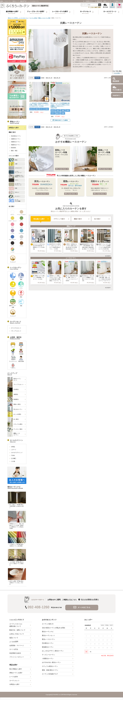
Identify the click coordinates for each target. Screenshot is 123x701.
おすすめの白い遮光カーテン (51, 662)
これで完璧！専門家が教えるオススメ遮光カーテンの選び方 (16, 563)
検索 (99, 5)
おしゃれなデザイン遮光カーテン (53, 651)
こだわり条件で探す (94, 7)
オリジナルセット (16, 328)
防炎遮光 (13, 147)
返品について (119, 1)
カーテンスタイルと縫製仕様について (15, 625)
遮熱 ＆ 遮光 (17, 404)
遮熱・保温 (14, 150)
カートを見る (13, 649)
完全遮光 (16, 389)
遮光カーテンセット (17, 379)
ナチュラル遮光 (18, 424)
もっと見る (117, 73)
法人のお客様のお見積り (90, 599)
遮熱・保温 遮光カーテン (50, 670)
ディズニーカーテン (48, 654)
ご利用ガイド (89, 1)
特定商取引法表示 (15, 653)
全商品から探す (14, 127)
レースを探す (13, 676)
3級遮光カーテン (16, 144)
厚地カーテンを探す (15, 673)
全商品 (13, 446)
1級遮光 (16, 394)
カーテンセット (14, 680)
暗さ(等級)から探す (15, 669)
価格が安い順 (49, 77)
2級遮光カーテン (16, 141)
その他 (13, 461)
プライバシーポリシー (16, 657)
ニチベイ (13, 449)
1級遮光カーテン (16, 139)
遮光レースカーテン (48, 639)
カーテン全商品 (33, 18)
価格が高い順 (57, 77)
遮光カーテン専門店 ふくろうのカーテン (18, 18)
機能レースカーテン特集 (44, 18)
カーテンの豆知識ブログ (50, 674)
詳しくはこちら (61, 169)
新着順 (42, 77)
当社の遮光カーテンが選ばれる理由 (53, 628)
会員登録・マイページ (16, 645)
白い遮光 (16, 419)
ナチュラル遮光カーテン (50, 666)
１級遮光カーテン (47, 658)
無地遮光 (16, 399)
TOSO (13, 455)
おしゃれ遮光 (17, 414)
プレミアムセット (16, 331)
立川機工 (13, 458)
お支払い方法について (16, 634)
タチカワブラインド (17, 452)
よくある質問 (13, 641)
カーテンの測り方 (47, 624)
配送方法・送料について (104, 1)
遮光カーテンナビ (47, 631)
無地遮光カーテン (47, 647)
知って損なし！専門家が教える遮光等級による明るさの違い (16, 506)
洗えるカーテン (18, 409)
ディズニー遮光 (18, 429)
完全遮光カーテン (16, 136)
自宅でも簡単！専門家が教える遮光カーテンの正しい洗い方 (16, 583)
